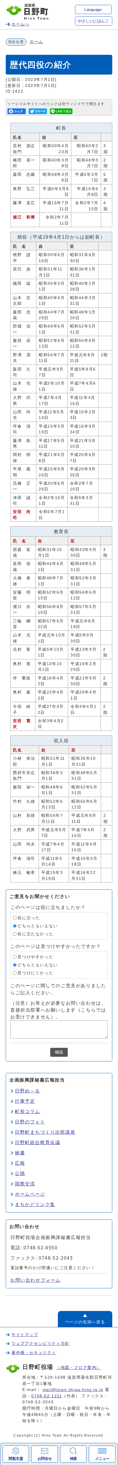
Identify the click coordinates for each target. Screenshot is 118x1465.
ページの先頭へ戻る (85, 1322)
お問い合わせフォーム (35, 1280)
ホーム (36, 42)
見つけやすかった (35, 957)
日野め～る (27, 1090)
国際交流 (25, 1183)
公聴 (20, 1173)
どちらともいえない (37, 926)
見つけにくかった (35, 973)
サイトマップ (24, 1334)
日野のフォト (30, 1121)
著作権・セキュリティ (33, 1352)
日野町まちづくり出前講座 (45, 1132)
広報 (20, 1163)
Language (92, 9)
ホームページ (30, 1194)
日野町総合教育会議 (37, 1142)
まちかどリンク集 (35, 1204)
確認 (59, 1052)
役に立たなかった (35, 934)
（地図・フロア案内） (78, 1367)
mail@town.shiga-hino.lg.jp (73, 1389)
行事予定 (25, 1101)
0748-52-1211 (46, 1396)
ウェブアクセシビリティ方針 (40, 1343)
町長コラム (27, 1111)
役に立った (28, 918)
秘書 (20, 1152)
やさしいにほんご (93, 21)
